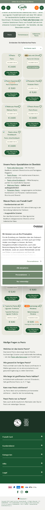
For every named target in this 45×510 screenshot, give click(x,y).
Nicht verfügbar (33, 67)
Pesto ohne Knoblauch (16, 180)
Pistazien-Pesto (13, 190)
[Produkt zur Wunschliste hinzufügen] (19, 55)
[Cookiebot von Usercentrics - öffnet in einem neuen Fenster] (33, 226)
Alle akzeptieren (22, 268)
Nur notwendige (22, 281)
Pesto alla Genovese (15, 168)
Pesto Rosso (12, 175)
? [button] (40, 324)
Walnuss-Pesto (13, 185)
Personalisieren (33, 261)
